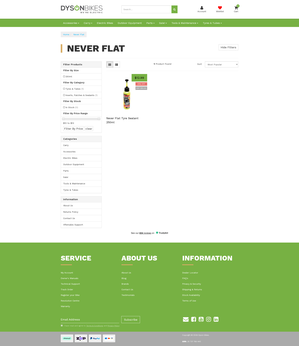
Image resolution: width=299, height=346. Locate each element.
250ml (69, 76)
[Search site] (174, 9)
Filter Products (72, 64)
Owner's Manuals (69, 278)
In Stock (72, 107)
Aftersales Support (73, 224)
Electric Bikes (105, 22)
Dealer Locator (190, 272)
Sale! (162, 22)
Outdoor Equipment (130, 22)
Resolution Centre (70, 300)
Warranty (65, 306)
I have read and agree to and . (92, 326)
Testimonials (128, 295)
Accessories (70, 22)
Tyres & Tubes (212, 22)
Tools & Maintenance (184, 22)
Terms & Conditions (94, 326)
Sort (199, 64)
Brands (125, 284)
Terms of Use (189, 300)
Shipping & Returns (192, 289)
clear (88, 128)
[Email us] (186, 319)
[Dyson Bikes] (82, 9)
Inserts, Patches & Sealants (81, 95)
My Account (67, 272)
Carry (87, 22)
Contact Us (69, 218)
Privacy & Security (191, 284)
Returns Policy (70, 212)
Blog (123, 278)
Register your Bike (70, 295)
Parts (149, 22)
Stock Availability (191, 295)
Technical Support (70, 284)
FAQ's (185, 278)
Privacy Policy (113, 326)
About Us (68, 205)
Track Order (67, 289)
